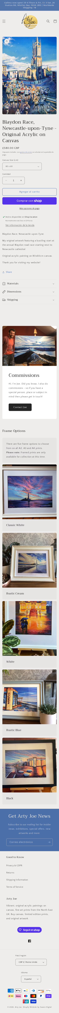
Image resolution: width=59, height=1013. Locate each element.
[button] (3, 21)
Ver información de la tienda (20, 225)
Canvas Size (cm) (10, 160)
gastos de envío (26, 152)
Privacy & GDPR (14, 865)
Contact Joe (20, 407)
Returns (10, 872)
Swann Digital (46, 1007)
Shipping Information (17, 880)
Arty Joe (18, 1007)
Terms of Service (14, 887)
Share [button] (9, 272)
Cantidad (6, 174)
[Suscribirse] (49, 842)
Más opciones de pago (29, 208)
